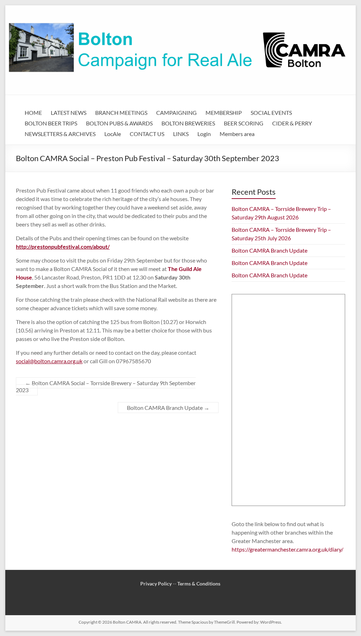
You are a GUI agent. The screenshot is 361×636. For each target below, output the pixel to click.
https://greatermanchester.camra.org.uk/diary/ (287, 549)
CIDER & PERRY (292, 123)
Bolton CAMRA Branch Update (168, 407)
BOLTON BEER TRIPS (51, 123)
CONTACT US (147, 133)
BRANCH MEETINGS (121, 112)
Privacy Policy (156, 584)
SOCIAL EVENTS (271, 112)
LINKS (181, 133)
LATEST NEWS (68, 112)
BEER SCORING (243, 123)
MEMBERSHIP (224, 112)
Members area (237, 133)
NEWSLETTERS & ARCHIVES (60, 133)
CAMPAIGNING (176, 112)
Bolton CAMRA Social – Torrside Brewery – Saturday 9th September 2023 (106, 386)
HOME (33, 112)
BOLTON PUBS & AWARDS (119, 123)
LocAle (112, 133)
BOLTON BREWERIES (188, 123)
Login (204, 133)
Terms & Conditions (198, 584)
